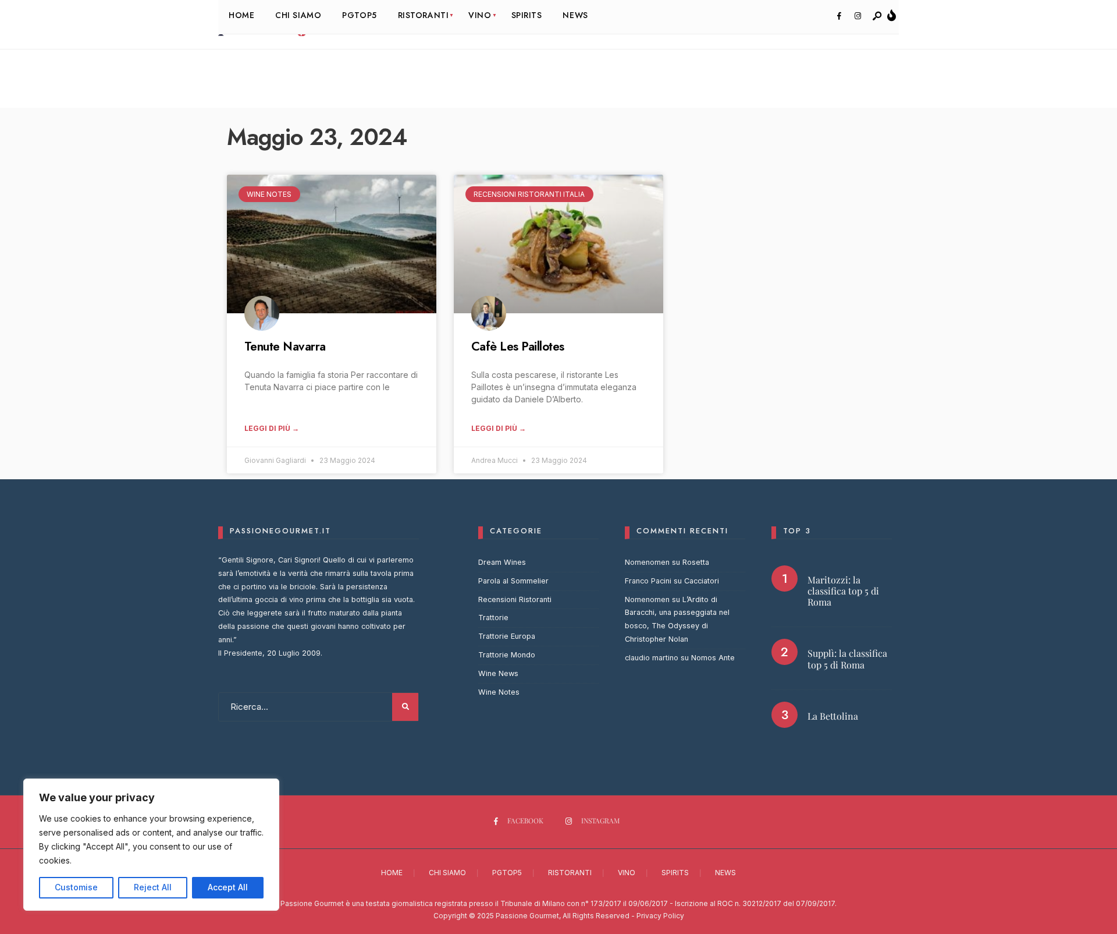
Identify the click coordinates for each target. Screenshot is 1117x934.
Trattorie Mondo (506, 654)
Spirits (675, 872)
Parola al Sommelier (513, 580)
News (725, 872)
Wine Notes (499, 692)
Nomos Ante (713, 657)
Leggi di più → (271, 428)
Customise (76, 887)
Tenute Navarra (285, 346)
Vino (626, 872)
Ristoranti (570, 872)
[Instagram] (857, 16)
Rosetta (695, 562)
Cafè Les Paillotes (517, 346)
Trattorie (493, 617)
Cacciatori (701, 580)
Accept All (228, 887)
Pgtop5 (507, 872)
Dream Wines (502, 562)
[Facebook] (839, 16)
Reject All (153, 887)
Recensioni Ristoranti (515, 599)
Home (392, 872)
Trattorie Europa (506, 636)
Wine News (498, 673)
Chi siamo (447, 872)
